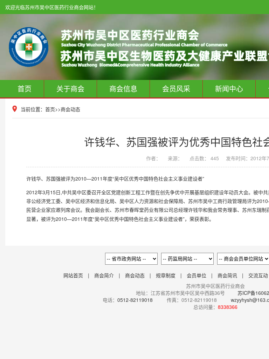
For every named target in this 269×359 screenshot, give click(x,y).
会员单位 (196, 275)
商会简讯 (227, 275)
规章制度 (165, 275)
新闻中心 (229, 88)
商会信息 (123, 88)
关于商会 (70, 88)
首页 (25, 88)
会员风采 (176, 88)
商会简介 (104, 275)
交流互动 (258, 275)
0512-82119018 (135, 299)
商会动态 (70, 109)
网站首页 (73, 275)
